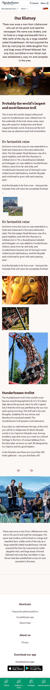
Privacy (25, 642)
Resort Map (25, 622)
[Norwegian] (44, 8)
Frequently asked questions (25, 611)
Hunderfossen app (25, 617)
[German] (46, 8)
